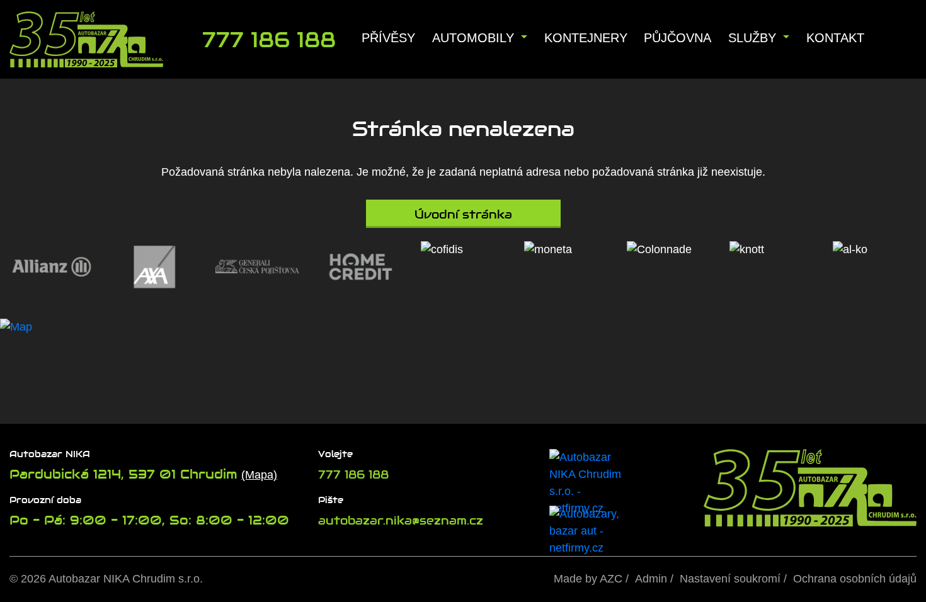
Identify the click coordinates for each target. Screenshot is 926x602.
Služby (754, 38)
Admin (651, 578)
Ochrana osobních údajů (855, 578)
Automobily (475, 38)
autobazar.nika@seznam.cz (400, 520)
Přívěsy (388, 38)
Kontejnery (585, 38)
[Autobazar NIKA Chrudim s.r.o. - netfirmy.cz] (590, 477)
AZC (611, 578)
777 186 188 (353, 474)
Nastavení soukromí (730, 578)
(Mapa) (259, 475)
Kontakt (835, 38)
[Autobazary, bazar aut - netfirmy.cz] (590, 518)
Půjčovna (677, 38)
